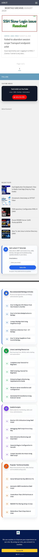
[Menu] (36, 2)
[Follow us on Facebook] (29, 76)
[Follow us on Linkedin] (25, 76)
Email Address (13, 258)
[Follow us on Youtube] (18, 76)
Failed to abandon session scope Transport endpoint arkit (17, 43)
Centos (6, 36)
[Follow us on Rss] (22, 76)
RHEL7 (17, 36)
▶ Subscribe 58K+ (19, 97)
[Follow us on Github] (32, 76)
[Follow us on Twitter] (36, 76)
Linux (12, 36)
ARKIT (4, 3)
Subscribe (23, 267)
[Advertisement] (18, 143)
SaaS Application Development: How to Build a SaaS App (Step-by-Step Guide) (24, 189)
